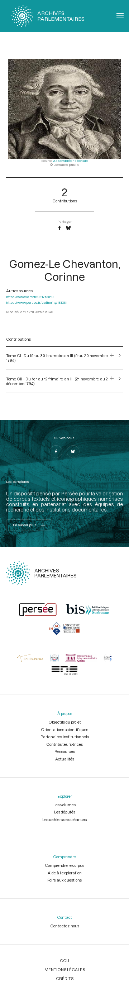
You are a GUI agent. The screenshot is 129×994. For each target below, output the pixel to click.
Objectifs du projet (64, 722)
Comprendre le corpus (64, 865)
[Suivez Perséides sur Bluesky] (73, 451)
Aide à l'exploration (65, 872)
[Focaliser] (112, 357)
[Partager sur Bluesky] (68, 228)
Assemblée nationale (70, 161)
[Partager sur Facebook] (59, 228)
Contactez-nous (64, 925)
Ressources (64, 751)
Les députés (64, 812)
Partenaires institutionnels (64, 736)
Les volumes (64, 804)
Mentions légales (64, 969)
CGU (64, 960)
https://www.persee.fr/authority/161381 (36, 302)
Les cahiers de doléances (64, 819)
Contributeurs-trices (64, 744)
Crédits (64, 978)
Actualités (64, 759)
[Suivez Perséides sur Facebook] (55, 451)
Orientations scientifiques (64, 729)
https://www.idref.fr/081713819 (29, 297)
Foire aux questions (64, 880)
